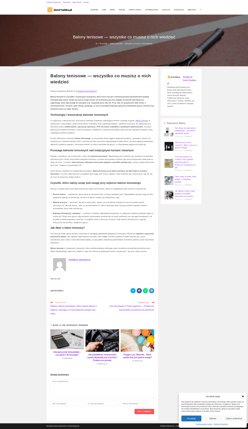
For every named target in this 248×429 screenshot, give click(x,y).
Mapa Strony (77, 2)
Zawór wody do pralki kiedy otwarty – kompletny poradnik (185, 179)
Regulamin (67, 2)
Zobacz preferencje (234, 418)
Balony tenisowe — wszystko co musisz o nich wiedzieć (131, 44)
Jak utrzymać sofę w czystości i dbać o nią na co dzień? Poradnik (186, 145)
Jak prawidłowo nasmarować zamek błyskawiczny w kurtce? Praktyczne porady (102, 358)
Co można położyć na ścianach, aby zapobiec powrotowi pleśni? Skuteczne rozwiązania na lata (185, 162)
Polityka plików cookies (204, 424)
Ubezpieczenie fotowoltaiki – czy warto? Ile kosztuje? (67, 353)
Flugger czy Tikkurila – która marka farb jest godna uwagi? (137, 356)
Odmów (212, 418)
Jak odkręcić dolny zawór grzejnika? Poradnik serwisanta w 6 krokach (185, 193)
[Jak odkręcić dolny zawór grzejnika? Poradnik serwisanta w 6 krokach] (169, 195)
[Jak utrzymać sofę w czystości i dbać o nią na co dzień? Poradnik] (169, 146)
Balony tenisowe (142, 121)
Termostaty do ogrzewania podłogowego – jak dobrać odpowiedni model (185, 130)
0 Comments (188, 136)
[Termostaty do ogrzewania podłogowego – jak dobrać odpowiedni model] (169, 132)
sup (58, 279)
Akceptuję (191, 418)
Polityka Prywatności (221, 424)
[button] (243, 396)
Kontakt (86, 2)
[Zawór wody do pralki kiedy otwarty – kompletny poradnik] (169, 180)
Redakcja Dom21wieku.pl (87, 91)
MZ (56, 279)
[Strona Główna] (96, 44)
